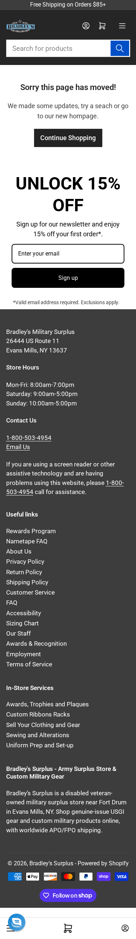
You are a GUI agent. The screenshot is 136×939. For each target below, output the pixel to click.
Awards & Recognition (36, 643)
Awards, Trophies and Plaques (47, 704)
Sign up (68, 277)
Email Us (18, 447)
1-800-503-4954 (28, 437)
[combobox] (68, 48)
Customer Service (30, 592)
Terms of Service (29, 664)
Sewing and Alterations (37, 735)
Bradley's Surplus (51, 863)
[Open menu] (122, 26)
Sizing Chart (22, 623)
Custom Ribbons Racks (38, 714)
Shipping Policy (27, 582)
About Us (19, 551)
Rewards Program (31, 531)
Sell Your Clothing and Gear (43, 725)
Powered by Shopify (103, 863)
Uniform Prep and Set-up (40, 745)
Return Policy (24, 572)
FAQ (11, 602)
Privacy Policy (25, 561)
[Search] (119, 48)
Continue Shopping (68, 138)
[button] (16, 922)
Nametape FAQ (27, 541)
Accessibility (23, 613)
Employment (23, 654)
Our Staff (18, 633)
